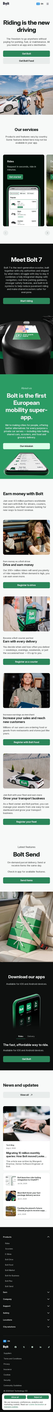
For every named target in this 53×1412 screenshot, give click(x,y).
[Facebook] (16, 1347)
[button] (26, 1238)
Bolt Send (9, 1286)
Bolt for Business (12, 1275)
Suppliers (7, 1353)
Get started (15, 177)
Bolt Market (10, 1270)
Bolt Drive (9, 1259)
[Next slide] (47, 232)
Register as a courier (26, 661)
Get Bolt (26, 53)
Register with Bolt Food (26, 742)
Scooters (9, 1249)
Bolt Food (9, 1265)
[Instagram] (32, 1347)
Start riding (26, 301)
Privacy (7, 1364)
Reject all (38, 1397)
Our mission (26, 446)
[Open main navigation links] (47, 4)
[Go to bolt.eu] (6, 4)
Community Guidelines (13, 1385)
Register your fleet (26, 821)
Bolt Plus (8, 1281)
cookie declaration (36, 1404)
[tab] (20, 1036)
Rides (7, 1243)
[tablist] (26, 1036)
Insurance (8, 1369)
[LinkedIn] (40, 1347)
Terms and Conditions (13, 1359)
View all (24, 1095)
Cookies (7, 1375)
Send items (26, 880)
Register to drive (26, 585)
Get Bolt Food (26, 60)
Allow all (15, 1397)
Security (7, 1380)
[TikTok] (49, 1347)
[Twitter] (24, 1347)
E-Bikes (8, 1254)
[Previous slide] (5, 232)
